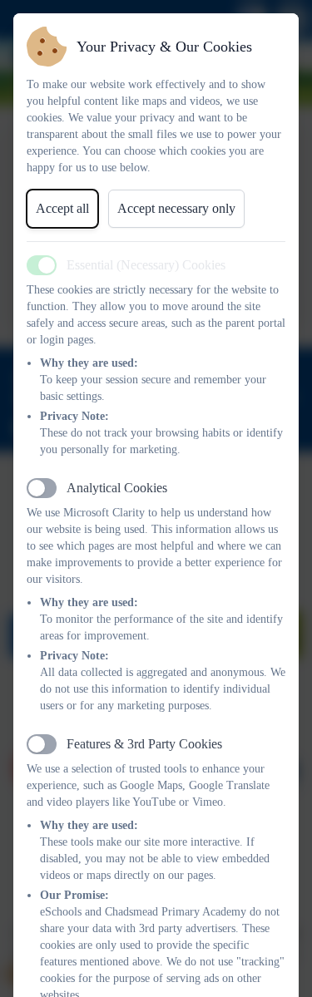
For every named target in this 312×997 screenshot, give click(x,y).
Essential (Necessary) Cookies (146, 265)
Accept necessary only (176, 208)
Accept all (62, 208)
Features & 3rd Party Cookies (144, 744)
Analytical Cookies (117, 488)
